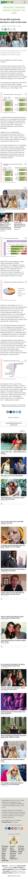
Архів (3, 857)
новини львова (22, 406)
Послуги (12, 846)
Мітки (3, 855)
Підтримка (13, 851)
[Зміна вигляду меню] (25, 2)
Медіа (4, 853)
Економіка (21, 850)
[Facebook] (2, 29)
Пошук (4, 858)
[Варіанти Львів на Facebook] (6, 828)
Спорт (20, 853)
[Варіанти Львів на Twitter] (9, 828)
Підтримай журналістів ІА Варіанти (14, 424)
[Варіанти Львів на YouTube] (15, 828)
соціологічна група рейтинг (12, 406)
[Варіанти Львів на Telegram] (18, 828)
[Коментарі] (14, 29)
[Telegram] (11, 29)
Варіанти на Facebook (13, 417)
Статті (23, 10)
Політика (13, 855)
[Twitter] (5, 29)
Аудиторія (5, 860)
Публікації (5, 846)
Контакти (13, 853)
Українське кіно (7, 10)
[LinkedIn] (8, 29)
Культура (21, 848)
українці (7, 405)
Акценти (4, 848)
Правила (12, 857)
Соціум (4, 33)
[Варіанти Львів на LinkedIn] (12, 828)
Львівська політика (8, 7)
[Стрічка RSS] (22, 828)
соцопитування (12, 405)
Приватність (14, 858)
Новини (14, 13)
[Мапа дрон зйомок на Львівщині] (14, 840)
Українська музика (19, 7)
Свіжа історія (16, 10)
